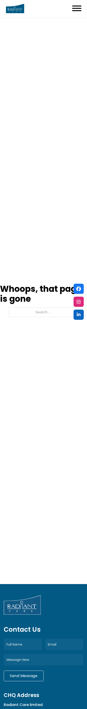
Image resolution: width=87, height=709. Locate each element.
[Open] (76, 8)
